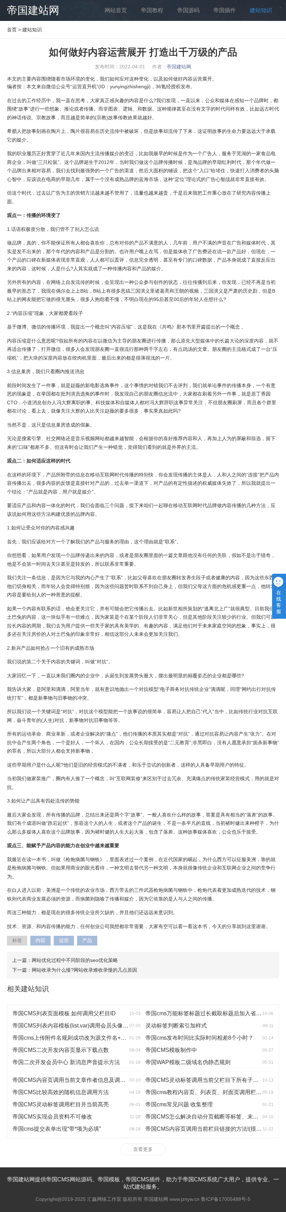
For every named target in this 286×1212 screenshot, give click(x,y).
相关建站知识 (28, 989)
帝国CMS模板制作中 (171, 1050)
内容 (40, 940)
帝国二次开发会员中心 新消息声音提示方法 (66, 1062)
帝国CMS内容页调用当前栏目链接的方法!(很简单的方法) (215, 1129)
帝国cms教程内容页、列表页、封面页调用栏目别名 (209, 1092)
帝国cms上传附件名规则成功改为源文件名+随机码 (75, 1038)
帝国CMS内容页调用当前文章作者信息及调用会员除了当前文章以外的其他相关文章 (116, 1080)
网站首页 (116, 10)
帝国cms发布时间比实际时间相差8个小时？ (199, 1038)
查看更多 (143, 1149)
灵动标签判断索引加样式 (176, 1026)
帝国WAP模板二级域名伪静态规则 (188, 1062)
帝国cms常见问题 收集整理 (179, 1104)
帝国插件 (224, 10)
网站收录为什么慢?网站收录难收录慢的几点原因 (84, 970)
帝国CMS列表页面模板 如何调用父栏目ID (64, 1013)
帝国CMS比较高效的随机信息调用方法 (61, 1092)
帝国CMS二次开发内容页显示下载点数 (61, 1050)
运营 (64, 940)
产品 (87, 940)
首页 (12, 29)
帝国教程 (152, 10)
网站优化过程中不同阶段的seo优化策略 (75, 960)
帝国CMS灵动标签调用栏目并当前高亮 (61, 1104)
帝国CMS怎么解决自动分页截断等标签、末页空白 (207, 1117)
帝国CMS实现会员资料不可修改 (52, 1117)
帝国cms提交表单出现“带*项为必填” (57, 1129)
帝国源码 (188, 10)
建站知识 (261, 10)
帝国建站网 (33, 10)
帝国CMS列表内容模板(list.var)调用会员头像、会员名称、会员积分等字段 (104, 1026)
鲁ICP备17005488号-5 (225, 1199)
